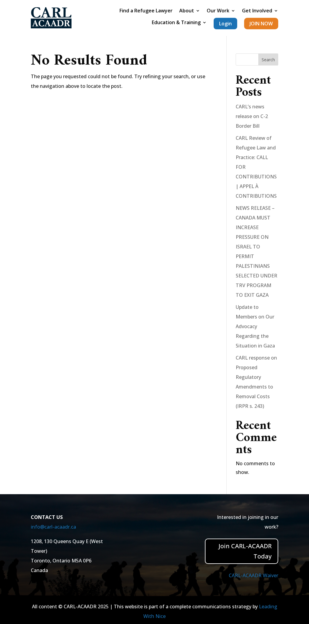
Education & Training (176, 23)
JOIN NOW (261, 23)
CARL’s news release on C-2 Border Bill (252, 116)
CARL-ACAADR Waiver (253, 575)
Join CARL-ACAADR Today (245, 551)
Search (268, 59)
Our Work (218, 11)
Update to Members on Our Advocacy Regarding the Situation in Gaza (255, 326)
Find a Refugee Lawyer (146, 11)
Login (225, 23)
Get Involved (257, 11)
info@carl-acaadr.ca (53, 526)
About (186, 11)
